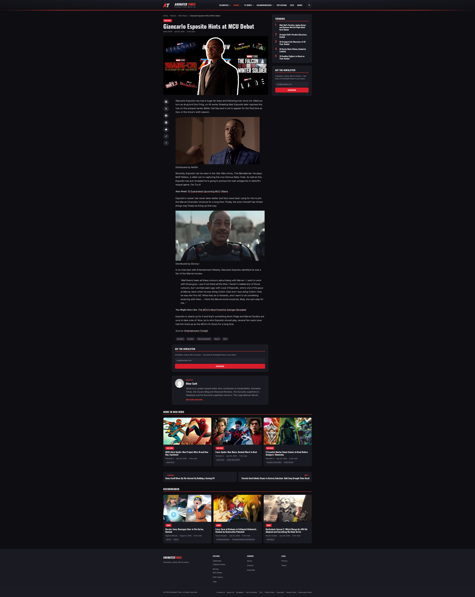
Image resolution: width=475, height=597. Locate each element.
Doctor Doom (288, 462)
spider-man (170, 462)
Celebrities (224, 5)
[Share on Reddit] (166, 122)
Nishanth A (169, 458)
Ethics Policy (269, 592)
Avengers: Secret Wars (274, 462)
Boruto (168, 539)
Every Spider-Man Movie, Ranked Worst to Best (236, 452)
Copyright (280, 592)
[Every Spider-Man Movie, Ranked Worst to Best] (237, 431)
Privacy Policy (291, 592)
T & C (261, 592)
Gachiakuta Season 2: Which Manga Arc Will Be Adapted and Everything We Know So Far (287, 530)
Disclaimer (240, 592)
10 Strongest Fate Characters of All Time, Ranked (292, 43)
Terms (283, 565)
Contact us (221, 592)
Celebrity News (219, 564)
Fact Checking (251, 592)
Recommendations (264, 5)
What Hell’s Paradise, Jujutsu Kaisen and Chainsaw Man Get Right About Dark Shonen (292, 27)
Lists (292, 5)
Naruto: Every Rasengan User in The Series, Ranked (184, 530)
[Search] (309, 5)
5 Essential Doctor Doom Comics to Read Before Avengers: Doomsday (287, 453)
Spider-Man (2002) (233, 460)
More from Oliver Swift (195, 400)
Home (165, 16)
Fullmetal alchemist (223, 539)
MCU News (183, 16)
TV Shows (248, 5)
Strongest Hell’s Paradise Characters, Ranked (293, 35)
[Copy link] (166, 136)
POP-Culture (282, 5)
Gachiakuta (270, 539)
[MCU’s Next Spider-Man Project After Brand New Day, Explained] (187, 431)
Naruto (176, 539)
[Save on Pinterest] (166, 102)
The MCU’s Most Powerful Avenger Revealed (222, 309)
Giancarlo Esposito (204, 339)
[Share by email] (166, 129)
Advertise (251, 570)
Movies (236, 5)
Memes (299, 5)
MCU (225, 339)
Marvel (216, 339)
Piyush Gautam (221, 536)
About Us (230, 592)
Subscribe (220, 366)
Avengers (180, 339)
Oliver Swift (167, 32)
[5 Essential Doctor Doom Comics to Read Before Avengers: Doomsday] (288, 431)
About (249, 561)
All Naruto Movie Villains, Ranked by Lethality (292, 50)
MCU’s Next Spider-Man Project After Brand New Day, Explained (186, 453)
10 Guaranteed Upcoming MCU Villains (208, 191)
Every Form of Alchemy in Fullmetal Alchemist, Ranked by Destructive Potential (236, 530)
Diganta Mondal (171, 536)
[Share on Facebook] (166, 115)
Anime (168, 525)
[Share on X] (166, 109)
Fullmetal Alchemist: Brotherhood (243, 539)
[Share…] (166, 143)
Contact (250, 565)
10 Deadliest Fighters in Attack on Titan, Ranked (291, 57)
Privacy (284, 561)
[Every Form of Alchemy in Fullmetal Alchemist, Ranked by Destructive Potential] (237, 508)
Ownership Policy (305, 592)
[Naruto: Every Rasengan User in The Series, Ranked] (187, 508)
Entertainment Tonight (196, 330)
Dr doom (191, 339)
